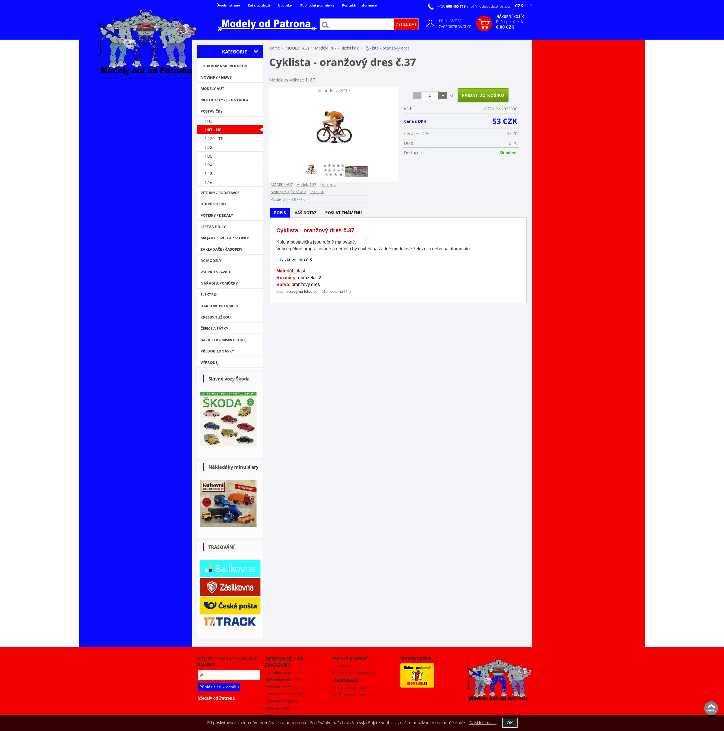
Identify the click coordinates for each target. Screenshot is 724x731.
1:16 (208, 182)
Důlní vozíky (214, 204)
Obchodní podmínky (316, 5)
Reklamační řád (277, 708)
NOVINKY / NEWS (216, 77)
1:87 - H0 (317, 191)
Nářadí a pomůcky (219, 283)
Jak (277, 673)
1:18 (208, 173)
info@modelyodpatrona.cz (488, 6)
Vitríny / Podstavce (220, 192)
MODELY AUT (282, 184)
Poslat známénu (343, 212)
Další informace (483, 722)
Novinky (285, 5)
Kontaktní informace (359, 5)
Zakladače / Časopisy (221, 249)
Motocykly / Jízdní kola (288, 191)
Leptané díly (213, 226)
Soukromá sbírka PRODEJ (226, 65)
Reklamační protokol (349, 687)
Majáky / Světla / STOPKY (225, 237)
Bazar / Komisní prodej (224, 339)
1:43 (208, 121)
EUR (528, 5)
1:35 (208, 156)
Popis (280, 212)
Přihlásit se (450, 20)
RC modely (211, 260)
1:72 (208, 147)
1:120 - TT (213, 138)
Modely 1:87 (306, 184)
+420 (451, 6)
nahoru (711, 708)
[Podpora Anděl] (417, 686)
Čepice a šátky (214, 328)
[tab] (280, 213)
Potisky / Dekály (217, 215)
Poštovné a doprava (280, 701)
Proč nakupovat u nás (282, 680)
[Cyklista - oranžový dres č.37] (334, 126)
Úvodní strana (228, 5)
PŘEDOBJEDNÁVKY (217, 351)
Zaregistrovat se (455, 26)
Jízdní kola (328, 184)
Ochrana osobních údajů (284, 694)
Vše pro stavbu (215, 271)
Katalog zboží (259, 5)
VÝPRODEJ (210, 362)
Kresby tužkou (216, 317)
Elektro (209, 294)
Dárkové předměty (219, 305)
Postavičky (279, 199)
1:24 (208, 164)
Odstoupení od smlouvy (352, 694)
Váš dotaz (305, 212)
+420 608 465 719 (346, 665)
